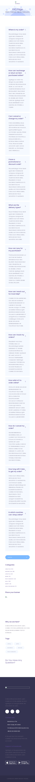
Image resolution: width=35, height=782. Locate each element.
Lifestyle (7, 574)
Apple (9, 643)
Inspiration (8, 571)
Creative (8, 569)
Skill (6, 581)
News (6, 576)
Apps (17, 643)
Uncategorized (10, 586)
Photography (9, 579)
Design (20, 647)
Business (10, 647)
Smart (7, 583)
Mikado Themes (23, 778)
